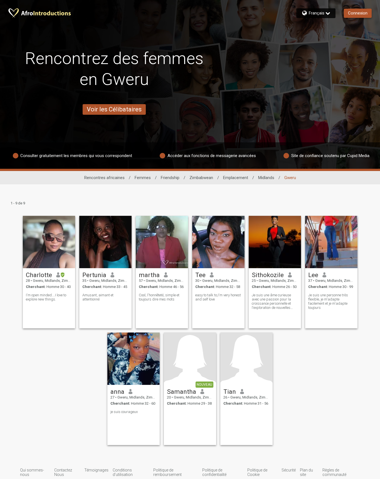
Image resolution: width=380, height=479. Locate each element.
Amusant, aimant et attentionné (97, 297)
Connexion (357, 13)
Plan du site (306, 472)
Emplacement (235, 177)
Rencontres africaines (104, 177)
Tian (229, 391)
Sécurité (289, 470)
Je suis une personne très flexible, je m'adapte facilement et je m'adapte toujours (328, 301)
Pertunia (94, 274)
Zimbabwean (201, 177)
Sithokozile (268, 274)
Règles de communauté (334, 472)
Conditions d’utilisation (123, 472)
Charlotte (39, 274)
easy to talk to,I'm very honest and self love (218, 297)
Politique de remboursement (167, 472)
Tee (200, 274)
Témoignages (96, 470)
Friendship (170, 177)
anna (117, 391)
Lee (313, 274)
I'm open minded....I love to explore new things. (46, 297)
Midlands (266, 177)
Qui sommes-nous (32, 472)
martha (149, 274)
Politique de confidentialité (214, 472)
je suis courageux (124, 412)
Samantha (181, 391)
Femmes (143, 177)
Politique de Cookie (257, 472)
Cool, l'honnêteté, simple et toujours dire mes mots (159, 297)
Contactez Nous (63, 472)
